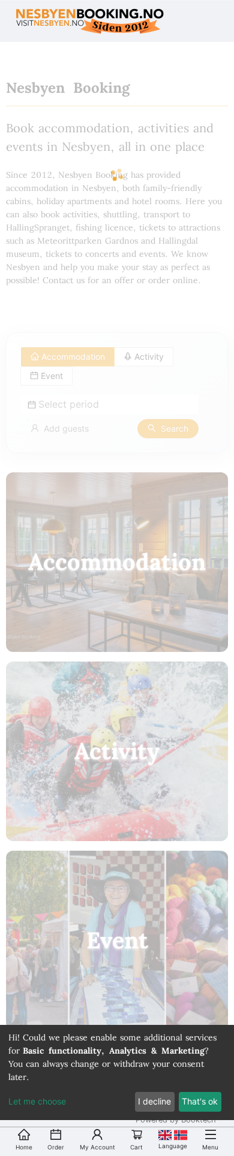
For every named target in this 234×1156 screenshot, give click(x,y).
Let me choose (37, 1101)
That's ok (200, 1101)
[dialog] (117, 1072)
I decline (154, 1101)
